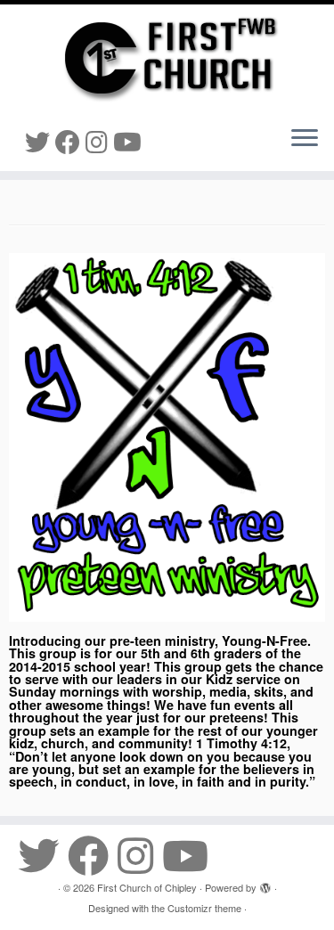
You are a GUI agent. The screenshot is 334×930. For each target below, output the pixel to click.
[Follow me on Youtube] (130, 141)
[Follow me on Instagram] (99, 141)
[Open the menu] (304, 139)
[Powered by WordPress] (265, 883)
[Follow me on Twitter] (40, 141)
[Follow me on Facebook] (70, 141)
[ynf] (167, 437)
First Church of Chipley (147, 887)
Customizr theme (204, 908)
